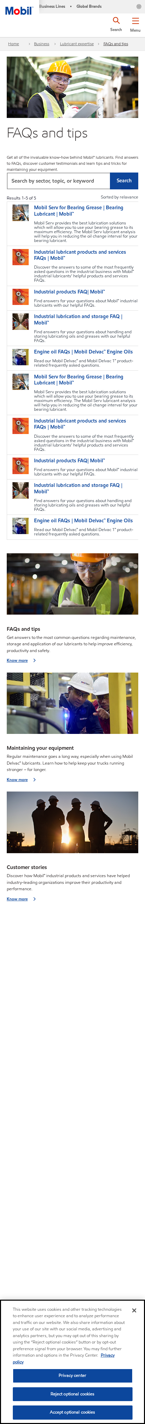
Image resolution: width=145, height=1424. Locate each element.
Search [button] (124, 180)
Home (13, 44)
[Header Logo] (19, 7)
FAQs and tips (116, 44)
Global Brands (89, 6)
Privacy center (72, 1375)
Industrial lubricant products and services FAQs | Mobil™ (80, 255)
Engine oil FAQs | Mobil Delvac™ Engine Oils (83, 352)
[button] (135, 23)
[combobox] (72, 181)
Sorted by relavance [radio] (119, 197)
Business (41, 44)
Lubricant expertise (77, 44)
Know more (17, 660)
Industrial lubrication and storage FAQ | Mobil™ (78, 319)
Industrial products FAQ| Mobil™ (69, 292)
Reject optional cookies (73, 1394)
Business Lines (52, 6)
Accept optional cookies (72, 1412)
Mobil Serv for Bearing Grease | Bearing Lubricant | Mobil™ (78, 211)
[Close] (134, 1310)
